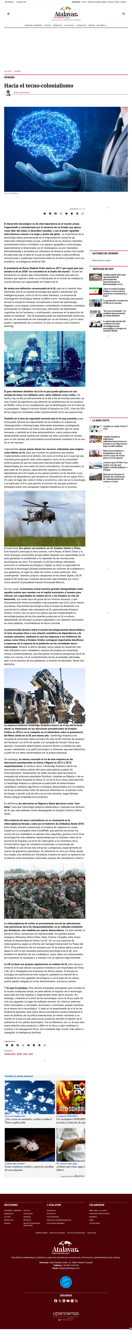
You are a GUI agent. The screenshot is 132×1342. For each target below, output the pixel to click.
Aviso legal (92, 1233)
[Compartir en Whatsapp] (82, 213)
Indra (91, 1220)
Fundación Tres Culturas (99, 1214)
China (25, 1054)
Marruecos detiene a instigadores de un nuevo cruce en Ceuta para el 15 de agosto (114, 454)
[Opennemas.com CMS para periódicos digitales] (66, 1316)
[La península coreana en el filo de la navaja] (95, 303)
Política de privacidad (76, 1233)
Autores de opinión (105, 253)
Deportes (27, 1220)
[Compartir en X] (61, 213)
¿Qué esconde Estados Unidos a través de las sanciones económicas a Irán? (115, 292)
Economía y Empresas (13, 1210)
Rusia (31, 1054)
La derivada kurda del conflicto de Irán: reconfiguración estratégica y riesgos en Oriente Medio (114, 326)
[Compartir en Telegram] (72, 213)
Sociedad (27, 1217)
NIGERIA (123, 2)
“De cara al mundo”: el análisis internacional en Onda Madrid (114, 313)
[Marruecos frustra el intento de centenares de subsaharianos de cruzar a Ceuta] (95, 476)
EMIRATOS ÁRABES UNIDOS (97, 2)
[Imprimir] (50, 213)
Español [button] (10, 2)
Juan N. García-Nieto (21, 92)
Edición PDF (51, 1210)
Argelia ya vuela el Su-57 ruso (115, 427)
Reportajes (8, 1220)
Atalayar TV (51, 1214)
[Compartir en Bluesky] (66, 213)
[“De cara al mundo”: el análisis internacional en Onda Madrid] (95, 313)
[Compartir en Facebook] (55, 213)
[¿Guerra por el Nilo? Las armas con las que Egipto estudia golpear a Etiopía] (95, 465)
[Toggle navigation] (8, 13)
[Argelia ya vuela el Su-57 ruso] (95, 428)
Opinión (17, 71)
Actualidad (28, 1214)
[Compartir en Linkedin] (77, 213)
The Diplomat (94, 1223)
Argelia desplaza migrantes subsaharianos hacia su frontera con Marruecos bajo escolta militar (115, 442)
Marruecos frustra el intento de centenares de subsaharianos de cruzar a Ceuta (114, 478)
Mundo (19, 1054)
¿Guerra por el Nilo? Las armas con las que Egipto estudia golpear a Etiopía (115, 466)
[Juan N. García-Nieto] (8, 93)
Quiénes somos (41, 1233)
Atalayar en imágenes (55, 1223)
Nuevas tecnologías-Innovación (31, 1224)
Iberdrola (93, 1217)
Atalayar (7, 71)
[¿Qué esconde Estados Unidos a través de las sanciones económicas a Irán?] (95, 291)
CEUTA (84, 2)
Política (26, 1210)
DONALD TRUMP (113, 2)
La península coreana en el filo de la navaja (115, 301)
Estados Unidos (10, 1054)
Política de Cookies (57, 1233)
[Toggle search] (123, 13)
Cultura (7, 1217)
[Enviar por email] (44, 213)
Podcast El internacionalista (59, 1220)
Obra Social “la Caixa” (98, 1210)
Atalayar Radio (53, 1217)
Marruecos (8, 1214)
